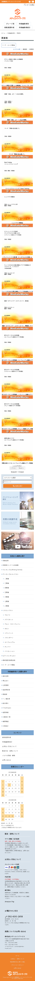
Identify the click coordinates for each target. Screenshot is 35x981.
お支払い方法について (9, 746)
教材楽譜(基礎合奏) (9, 660)
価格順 (25, 49)
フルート (7, 615)
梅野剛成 (6, 721)
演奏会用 (6, 560)
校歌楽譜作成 (9, 27)
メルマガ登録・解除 (8, 755)
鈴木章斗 (6, 703)
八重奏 (7, 606)
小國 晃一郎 (6, 717)
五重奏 (7, 592)
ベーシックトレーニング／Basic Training (17, 188)
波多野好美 (6, 690)
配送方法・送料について (10, 751)
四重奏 (7, 588)
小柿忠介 (6, 726)
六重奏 (7, 597)
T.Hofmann (7, 708)
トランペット (9, 633)
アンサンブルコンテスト (11, 574)
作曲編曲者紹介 (25, 27)
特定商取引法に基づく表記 (17, 962)
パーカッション (10, 651)
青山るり (6, 681)
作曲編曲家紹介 (7, 742)
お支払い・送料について (17, 959)
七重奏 (7, 601)
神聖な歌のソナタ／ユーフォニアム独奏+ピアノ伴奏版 (17, 463)
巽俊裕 (19, 33)
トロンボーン (9, 637)
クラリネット (9, 619)
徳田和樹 (6, 712)
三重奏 (7, 583)
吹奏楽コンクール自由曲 (11, 565)
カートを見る (30, 5)
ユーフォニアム (10, 642)
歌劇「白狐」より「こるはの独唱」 (17, 120)
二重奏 (7, 579)
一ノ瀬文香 (6, 699)
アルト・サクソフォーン (12, 624)
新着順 (31, 49)
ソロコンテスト (8, 610)
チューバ (7, 647)
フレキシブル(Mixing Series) (12, 570)
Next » (21, 468)
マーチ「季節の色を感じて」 (17, 154)
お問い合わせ (6, 760)
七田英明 (6, 685)
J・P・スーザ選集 (9, 45)
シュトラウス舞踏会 (17, 223)
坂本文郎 (6, 676)
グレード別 (10, 24)
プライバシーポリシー (17, 965)
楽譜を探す (19, 486)
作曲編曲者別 (24, 24)
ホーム (3, 33)
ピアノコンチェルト (9, 656)
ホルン (7, 628)
